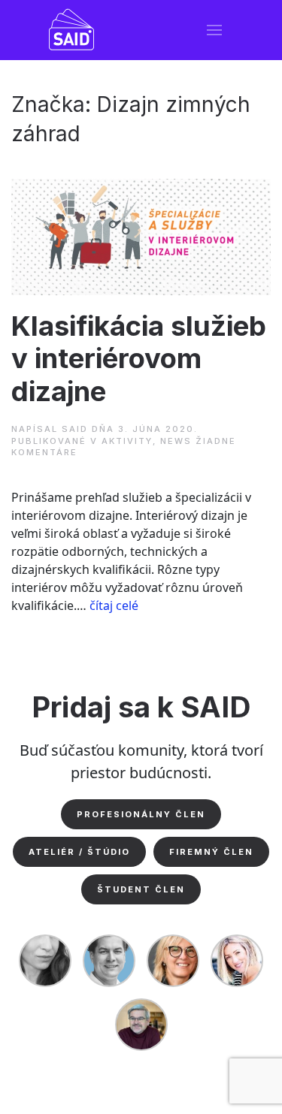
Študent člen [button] (141, 889)
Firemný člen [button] (211, 852)
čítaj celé (113, 605)
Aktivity (127, 441)
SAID (75, 429)
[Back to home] (71, 30)
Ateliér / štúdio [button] (79, 852)
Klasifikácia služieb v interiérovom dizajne (138, 359)
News (176, 441)
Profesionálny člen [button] (141, 814)
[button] (214, 30)
